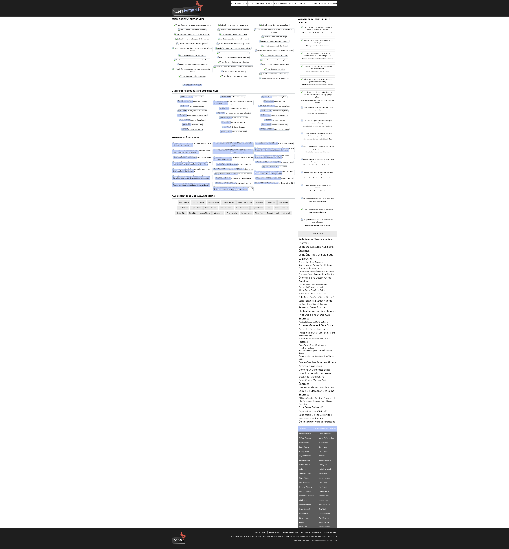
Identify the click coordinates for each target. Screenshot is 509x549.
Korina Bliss (181, 213)
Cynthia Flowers (228, 202)
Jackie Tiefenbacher (326, 438)
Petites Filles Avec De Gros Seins (313, 322)
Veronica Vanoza (226, 208)
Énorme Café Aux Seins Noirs (311, 287)
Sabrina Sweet (213, 202)
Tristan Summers (281, 208)
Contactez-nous (330, 532)
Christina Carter (305, 473)
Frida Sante (323, 442)
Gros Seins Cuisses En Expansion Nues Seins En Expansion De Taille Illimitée (315, 411)
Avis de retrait (274, 532)
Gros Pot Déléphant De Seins (311, 377)
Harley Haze (304, 451)
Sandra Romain (305, 504)
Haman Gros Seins (305, 335)
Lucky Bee (259, 202)
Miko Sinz (303, 527)
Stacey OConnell (273, 213)
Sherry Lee (323, 464)
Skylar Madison (305, 456)
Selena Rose (323, 500)
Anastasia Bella (305, 433)
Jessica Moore (205, 213)
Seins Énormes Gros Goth (313, 293)
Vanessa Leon (246, 213)
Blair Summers (305, 491)
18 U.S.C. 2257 (260, 532)
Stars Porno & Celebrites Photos (291, 3)
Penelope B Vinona (245, 202)
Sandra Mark (324, 522)
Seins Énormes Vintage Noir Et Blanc (315, 265)
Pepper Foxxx (304, 460)
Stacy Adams (304, 478)
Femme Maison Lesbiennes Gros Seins (316, 271)
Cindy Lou (323, 447)
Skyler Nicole (196, 208)
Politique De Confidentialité (311, 532)
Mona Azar (259, 213)
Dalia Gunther (304, 464)
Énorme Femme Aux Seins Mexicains (317, 421)
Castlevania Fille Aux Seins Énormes (316, 387)
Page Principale (239, 3)
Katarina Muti (304, 442)
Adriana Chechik (198, 202)
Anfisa (301, 522)
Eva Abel (322, 509)
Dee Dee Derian (242, 208)
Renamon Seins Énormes (313, 307)
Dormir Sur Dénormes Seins (314, 369)
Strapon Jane (304, 518)
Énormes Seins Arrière (310, 268)
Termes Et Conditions (290, 532)
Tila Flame (323, 473)
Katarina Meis (324, 504)
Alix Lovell (286, 213)
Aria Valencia (184, 202)
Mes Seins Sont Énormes (311, 418)
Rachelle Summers (306, 496)
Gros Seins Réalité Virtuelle (312, 345)
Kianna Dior (271, 202)
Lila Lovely (323, 482)
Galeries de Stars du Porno (323, 3)
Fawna (269, 208)
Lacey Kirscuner (325, 433)
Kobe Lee (302, 469)
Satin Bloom (304, 447)
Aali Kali (322, 456)
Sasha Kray (303, 513)
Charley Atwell (324, 513)
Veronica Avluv (232, 213)
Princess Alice (324, 496)
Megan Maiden (257, 208)
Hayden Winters (305, 487)
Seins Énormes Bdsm (306, 348)
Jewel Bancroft (304, 509)
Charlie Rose (183, 208)
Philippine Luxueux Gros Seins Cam (317, 332)
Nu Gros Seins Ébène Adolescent (313, 304)
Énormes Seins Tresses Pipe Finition (316, 274)
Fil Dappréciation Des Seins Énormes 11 (317, 398)
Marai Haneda (324, 478)
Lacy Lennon (324, 451)
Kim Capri (322, 487)
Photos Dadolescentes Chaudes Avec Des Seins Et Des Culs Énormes (317, 314)
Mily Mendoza (304, 482)
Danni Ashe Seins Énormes (315, 373)
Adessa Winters (210, 208)
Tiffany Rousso (305, 438)
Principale (187, 8)
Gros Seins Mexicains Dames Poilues (313, 284)
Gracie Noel (283, 202)
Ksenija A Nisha (325, 460)
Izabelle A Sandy (325, 469)
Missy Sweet (218, 213)
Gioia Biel (192, 213)
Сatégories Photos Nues (260, 3)
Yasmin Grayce (324, 527)
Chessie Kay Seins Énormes (311, 262)
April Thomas (324, 518)
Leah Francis (324, 491)
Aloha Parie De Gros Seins (312, 290)
